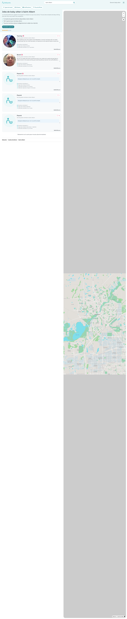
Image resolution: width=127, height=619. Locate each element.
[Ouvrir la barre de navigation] (123, 2)
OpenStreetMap (120, 616)
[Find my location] (123, 19)
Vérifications (27, 7)
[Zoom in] (123, 13)
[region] (95, 314)
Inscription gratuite (8, 26)
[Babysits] (6, 2)
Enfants (18, 7)
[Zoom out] (123, 15)
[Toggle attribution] (124, 616)
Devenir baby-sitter (115, 2)
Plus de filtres (38, 7)
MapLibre (114, 616)
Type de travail (8, 7)
